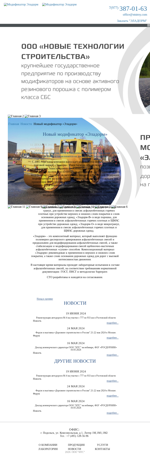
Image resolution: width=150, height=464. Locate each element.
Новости (74, 449)
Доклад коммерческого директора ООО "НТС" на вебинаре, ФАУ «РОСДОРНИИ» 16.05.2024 (76, 348)
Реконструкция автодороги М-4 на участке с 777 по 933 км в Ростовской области (76, 317)
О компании (48, 445)
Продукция (76, 445)
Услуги (102, 445)
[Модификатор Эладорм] (21, 4)
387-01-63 (128, 8)
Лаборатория (48, 449)
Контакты (102, 449)
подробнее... (113, 323)
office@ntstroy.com (135, 14)
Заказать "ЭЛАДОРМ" (132, 20)
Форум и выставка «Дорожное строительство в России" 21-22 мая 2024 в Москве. (76, 332)
